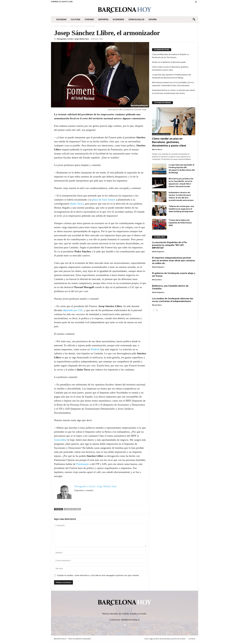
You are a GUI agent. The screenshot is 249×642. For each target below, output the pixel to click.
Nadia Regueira (158, 252)
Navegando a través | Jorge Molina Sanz (73, 39)
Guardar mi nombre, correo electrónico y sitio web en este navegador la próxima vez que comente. (98, 575)
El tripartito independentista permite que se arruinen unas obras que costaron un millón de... (173, 260)
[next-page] (156, 310)
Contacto (192, 639)
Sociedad (61, 19)
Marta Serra (157, 149)
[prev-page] (153, 310)
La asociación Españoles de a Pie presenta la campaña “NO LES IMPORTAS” (169, 245)
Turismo (89, 19)
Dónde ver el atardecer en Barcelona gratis (169, 62)
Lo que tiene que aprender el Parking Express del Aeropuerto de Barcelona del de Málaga (171, 76)
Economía (118, 19)
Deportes (103, 19)
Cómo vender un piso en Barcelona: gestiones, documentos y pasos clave (170, 68)
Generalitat (60, 439)
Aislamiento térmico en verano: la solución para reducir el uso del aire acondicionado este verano (173, 91)
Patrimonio (82, 464)
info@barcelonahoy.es (130, 620)
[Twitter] (196, 2)
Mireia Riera (157, 280)
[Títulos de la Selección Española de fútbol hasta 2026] (159, 224)
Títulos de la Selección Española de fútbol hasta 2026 (180, 222)
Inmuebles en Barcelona (161, 134)
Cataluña (64, 26)
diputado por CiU (73, 310)
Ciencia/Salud (136, 19)
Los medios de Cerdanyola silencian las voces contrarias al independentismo (172, 300)
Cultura (75, 19)
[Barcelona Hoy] (124, 10)
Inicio (56, 26)
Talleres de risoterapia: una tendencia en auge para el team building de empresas (181, 209)
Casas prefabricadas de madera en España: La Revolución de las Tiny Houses (170, 55)
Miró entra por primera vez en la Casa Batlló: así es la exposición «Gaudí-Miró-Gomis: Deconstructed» (173, 84)
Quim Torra (77, 203)
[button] (194, 19)
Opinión (77, 509)
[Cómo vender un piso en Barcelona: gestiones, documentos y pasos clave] (173, 121)
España (153, 19)
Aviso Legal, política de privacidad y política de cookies (165, 639)
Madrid (94, 349)
